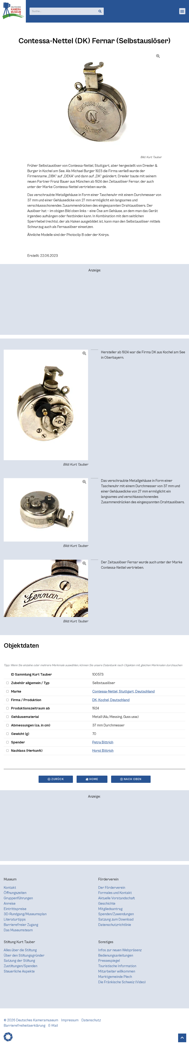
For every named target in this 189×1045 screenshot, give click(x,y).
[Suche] (100, 11)
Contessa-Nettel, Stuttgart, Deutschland (123, 691)
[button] (182, 11)
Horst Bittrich (103, 751)
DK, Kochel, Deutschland (111, 700)
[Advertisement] (94, 305)
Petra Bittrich (102, 742)
